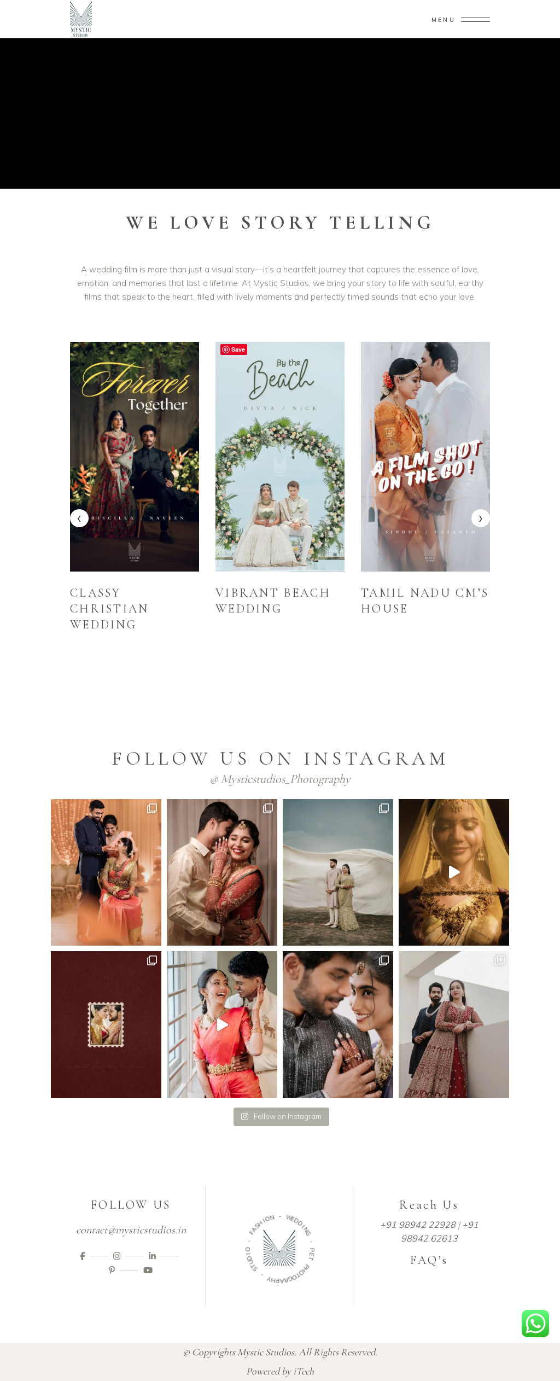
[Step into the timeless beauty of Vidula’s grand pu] (106, 872)
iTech (303, 1371)
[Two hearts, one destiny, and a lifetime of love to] (106, 1024)
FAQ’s (429, 1260)
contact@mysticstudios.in (131, 1230)
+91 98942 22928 (418, 1224)
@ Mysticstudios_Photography (280, 779)
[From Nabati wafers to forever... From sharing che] (222, 1024)
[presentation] (79, 518)
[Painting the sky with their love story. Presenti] (338, 872)
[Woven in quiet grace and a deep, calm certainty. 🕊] (454, 1024)
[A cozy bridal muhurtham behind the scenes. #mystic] (454, 872)
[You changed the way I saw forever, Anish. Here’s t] (222, 872)
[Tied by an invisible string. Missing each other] (338, 1024)
